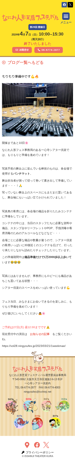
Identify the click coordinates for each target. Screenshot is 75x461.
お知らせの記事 (40, 334)
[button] (64, 4)
